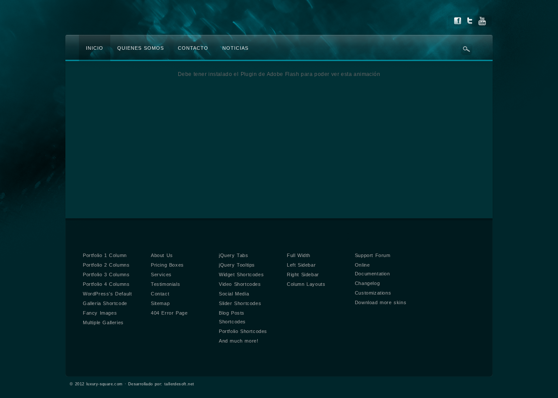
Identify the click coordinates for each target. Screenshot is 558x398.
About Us (162, 255)
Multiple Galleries (103, 322)
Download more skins (380, 302)
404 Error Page (169, 313)
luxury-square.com (104, 384)
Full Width (298, 255)
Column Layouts (306, 284)
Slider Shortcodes (240, 303)
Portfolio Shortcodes (243, 331)
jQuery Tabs (233, 255)
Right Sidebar (303, 274)
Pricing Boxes (167, 265)
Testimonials (165, 284)
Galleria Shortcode (105, 303)
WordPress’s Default (107, 293)
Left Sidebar (301, 265)
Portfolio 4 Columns (106, 284)
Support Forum (373, 255)
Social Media (234, 293)
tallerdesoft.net (179, 384)
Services (161, 274)
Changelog (367, 283)
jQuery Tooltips (237, 265)
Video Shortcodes (240, 284)
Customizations (373, 292)
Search (466, 49)
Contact (160, 293)
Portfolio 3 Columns (106, 274)
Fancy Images (100, 313)
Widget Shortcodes (241, 274)
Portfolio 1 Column (105, 255)
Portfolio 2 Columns (106, 265)
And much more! (238, 340)
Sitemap (160, 303)
